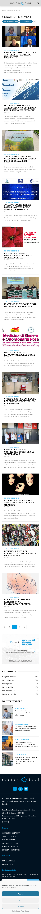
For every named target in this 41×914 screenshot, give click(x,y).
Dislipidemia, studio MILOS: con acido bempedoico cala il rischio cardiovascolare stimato (26, 729)
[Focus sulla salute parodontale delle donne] (20, 336)
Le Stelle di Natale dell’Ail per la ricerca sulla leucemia (18, 255)
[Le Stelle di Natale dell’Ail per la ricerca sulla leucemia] (20, 237)
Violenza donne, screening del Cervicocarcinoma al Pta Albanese (20, 401)
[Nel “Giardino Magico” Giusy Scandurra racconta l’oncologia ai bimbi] (20, 140)
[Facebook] (15, 789)
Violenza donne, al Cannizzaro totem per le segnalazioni (19, 452)
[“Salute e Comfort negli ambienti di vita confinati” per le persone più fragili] (20, 89)
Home (4, 10)
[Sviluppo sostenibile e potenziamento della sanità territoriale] (20, 189)
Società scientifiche (22, 740)
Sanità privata (26, 21)
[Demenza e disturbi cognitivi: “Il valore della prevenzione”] (20, 535)
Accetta (20, 894)
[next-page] (25, 627)
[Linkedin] (20, 789)
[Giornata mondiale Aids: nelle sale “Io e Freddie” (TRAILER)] (20, 484)
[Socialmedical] (20, 3)
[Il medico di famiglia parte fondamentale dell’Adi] (20, 288)
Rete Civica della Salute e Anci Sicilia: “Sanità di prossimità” (20, 54)
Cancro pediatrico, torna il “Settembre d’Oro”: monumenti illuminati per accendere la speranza (26, 744)
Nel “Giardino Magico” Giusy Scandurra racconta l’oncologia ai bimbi (20, 158)
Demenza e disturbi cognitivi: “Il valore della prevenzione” (20, 553)
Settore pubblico (21, 754)
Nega (20, 900)
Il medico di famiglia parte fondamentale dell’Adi (20, 305)
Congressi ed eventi (11, 50)
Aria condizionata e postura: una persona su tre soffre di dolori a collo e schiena (25, 713)
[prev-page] (4, 627)
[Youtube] (26, 789)
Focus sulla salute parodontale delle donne (19, 354)
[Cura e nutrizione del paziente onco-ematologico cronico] (20, 583)
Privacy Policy (25, 911)
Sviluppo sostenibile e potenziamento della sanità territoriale (17, 207)
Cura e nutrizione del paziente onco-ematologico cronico (17, 602)
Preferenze (20, 906)
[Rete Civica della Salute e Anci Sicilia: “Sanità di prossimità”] (20, 36)
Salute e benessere (10, 21)
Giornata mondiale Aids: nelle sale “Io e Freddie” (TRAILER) (19, 502)
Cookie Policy (16, 911)
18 (9, 627)
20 (19, 627)
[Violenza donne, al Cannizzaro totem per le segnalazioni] (20, 433)
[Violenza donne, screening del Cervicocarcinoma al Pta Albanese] (20, 383)
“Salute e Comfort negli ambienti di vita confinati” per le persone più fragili (20, 108)
